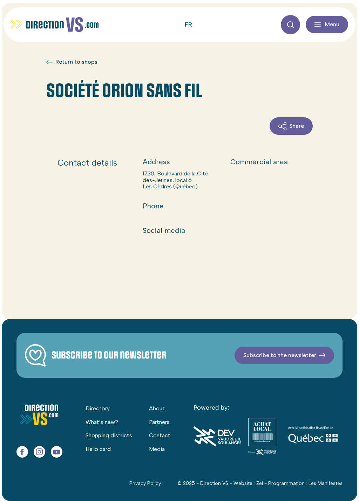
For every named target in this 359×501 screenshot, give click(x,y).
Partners (159, 422)
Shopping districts (109, 435)
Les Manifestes (326, 483)
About (157, 408)
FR (188, 24)
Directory (98, 408)
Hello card (98, 449)
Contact (159, 435)
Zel (259, 483)
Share (296, 126)
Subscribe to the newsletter (279, 355)
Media (157, 449)
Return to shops (76, 62)
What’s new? (102, 422)
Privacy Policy (145, 483)
